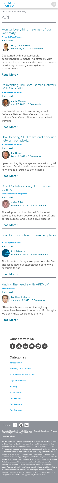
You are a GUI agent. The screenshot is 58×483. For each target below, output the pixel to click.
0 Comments (36, 49)
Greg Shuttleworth (20, 45)
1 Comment (40, 205)
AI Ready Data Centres (20, 369)
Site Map (28, 431)
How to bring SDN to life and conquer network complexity (29, 139)
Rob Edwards (18, 251)
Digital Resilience (18, 381)
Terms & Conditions (41, 431)
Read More (9, 74)
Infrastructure (16, 363)
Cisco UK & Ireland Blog (14, 11)
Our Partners (16, 404)
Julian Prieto (17, 202)
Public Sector (16, 393)
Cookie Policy (16, 433)
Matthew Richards (20, 297)
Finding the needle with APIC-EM (25, 284)
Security (13, 387)
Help (22, 431)
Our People (15, 398)
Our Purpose (16, 410)
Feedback (14, 431)
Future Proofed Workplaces (23, 375)
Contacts (5, 431)
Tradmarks (28, 433)
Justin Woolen (18, 101)
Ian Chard (16, 153)
